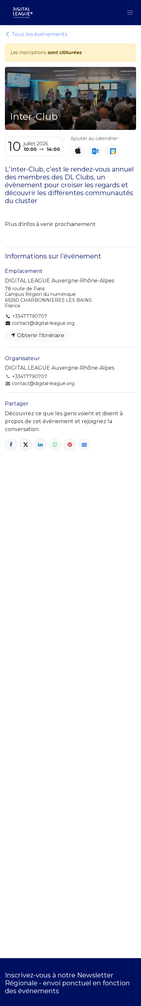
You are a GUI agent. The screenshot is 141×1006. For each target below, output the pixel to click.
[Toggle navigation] (130, 12)
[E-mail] (84, 445)
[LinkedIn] (40, 445)
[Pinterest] (70, 445)
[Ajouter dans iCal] (78, 151)
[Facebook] (11, 445)
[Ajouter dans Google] (113, 151)
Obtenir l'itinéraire (40, 335)
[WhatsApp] (55, 445)
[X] (26, 445)
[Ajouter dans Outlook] (95, 151)
